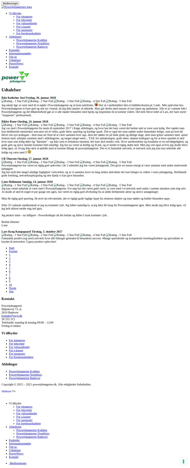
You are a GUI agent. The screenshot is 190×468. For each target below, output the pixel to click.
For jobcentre (24, 20)
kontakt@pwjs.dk (11, 315)
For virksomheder (26, 23)
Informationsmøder (20, 53)
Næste (12, 288)
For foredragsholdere (28, 33)
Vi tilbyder (15, 13)
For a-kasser (23, 26)
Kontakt (13, 66)
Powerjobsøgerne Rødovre (32, 46)
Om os (13, 56)
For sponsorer (24, 30)
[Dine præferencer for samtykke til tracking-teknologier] (183, 461)
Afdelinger (15, 36)
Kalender (14, 50)
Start (11, 248)
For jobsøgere (24, 16)
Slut (11, 291)
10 (10, 284)
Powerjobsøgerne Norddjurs (32, 43)
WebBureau (6, 391)
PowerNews (16, 63)
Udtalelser (15, 60)
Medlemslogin (10, 3)
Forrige (13, 251)
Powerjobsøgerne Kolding (31, 40)
